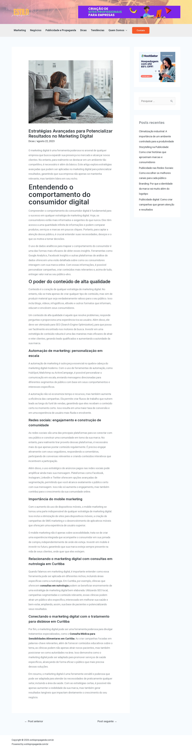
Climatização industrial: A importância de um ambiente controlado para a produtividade (156, 136)
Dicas (83, 30)
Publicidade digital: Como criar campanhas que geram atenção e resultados (156, 204)
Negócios (35, 30)
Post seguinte (107, 721)
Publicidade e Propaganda (61, 30)
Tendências (97, 30)
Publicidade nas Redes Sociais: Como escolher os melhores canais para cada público (156, 173)
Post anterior (33, 721)
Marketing (20, 30)
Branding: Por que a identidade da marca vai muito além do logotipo (156, 188)
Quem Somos (116, 30)
